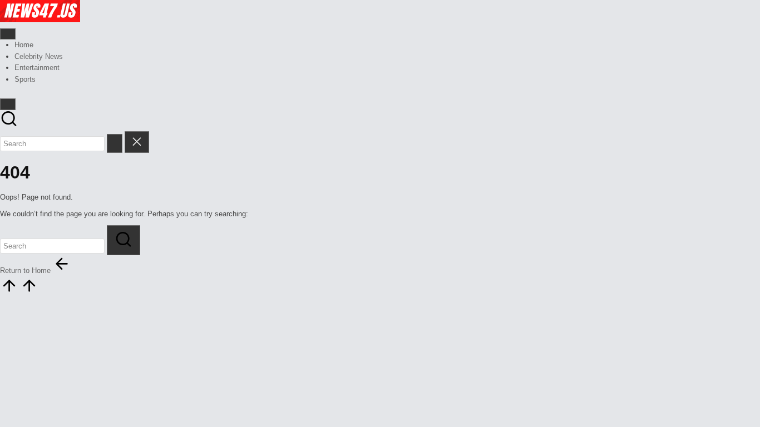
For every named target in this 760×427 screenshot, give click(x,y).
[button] (114, 143)
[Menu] (8, 33)
